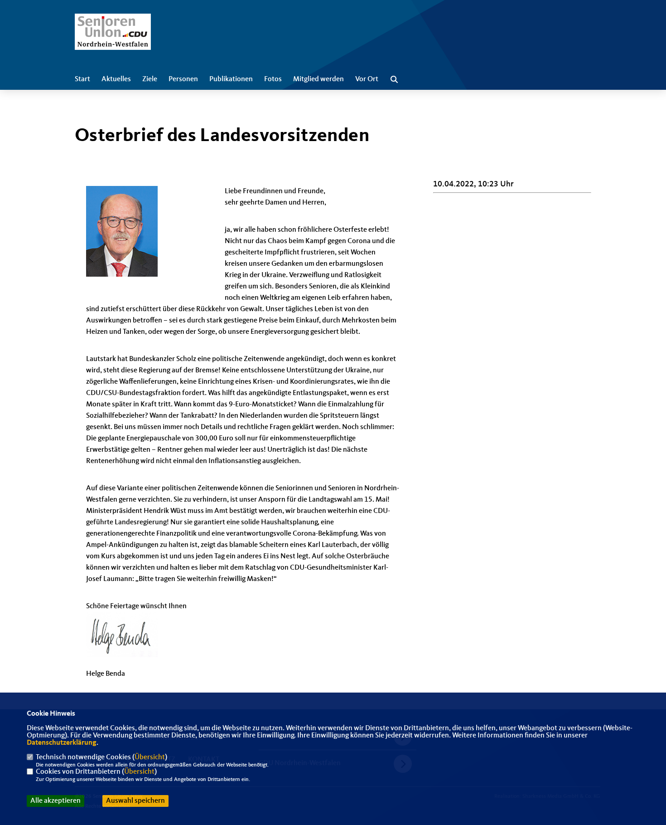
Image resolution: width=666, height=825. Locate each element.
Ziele (149, 79)
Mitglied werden (318, 79)
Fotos (273, 79)
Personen (183, 79)
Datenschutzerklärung (62, 743)
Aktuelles (116, 79)
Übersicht (150, 757)
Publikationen (231, 79)
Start (82, 79)
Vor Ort (366, 79)
